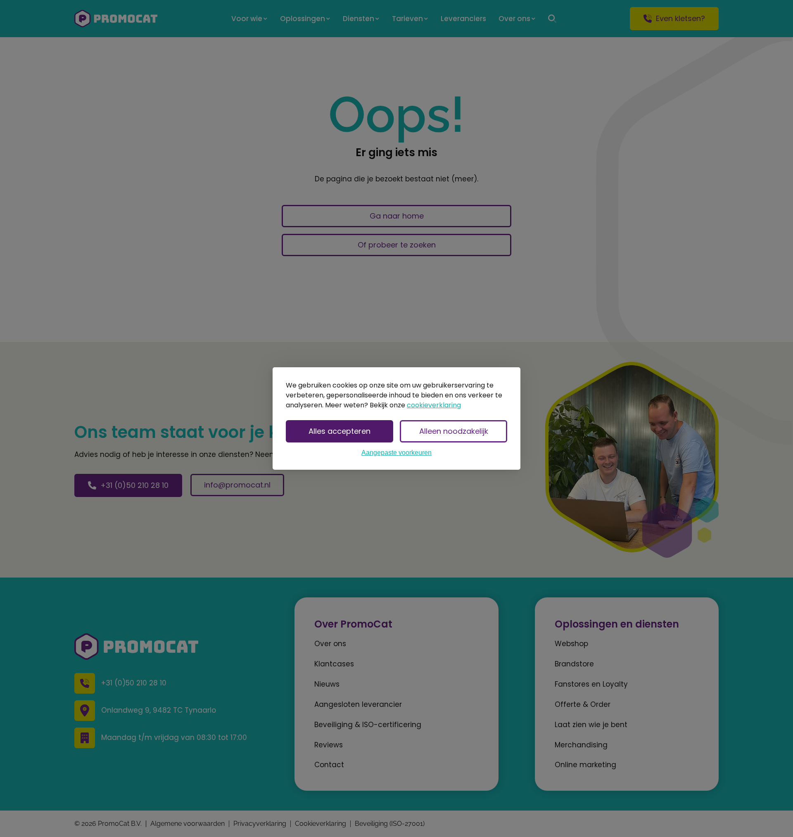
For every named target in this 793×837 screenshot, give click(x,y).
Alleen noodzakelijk (453, 431)
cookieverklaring (434, 405)
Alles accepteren (339, 431)
